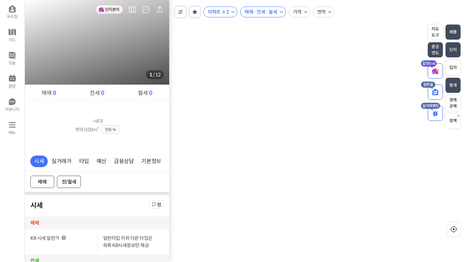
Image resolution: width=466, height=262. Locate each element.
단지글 (146, 9)
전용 (108, 129)
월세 (145, 93)
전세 (97, 93)
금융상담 (124, 161)
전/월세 (69, 182)
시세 (39, 161)
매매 (49, 93)
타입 (84, 161)
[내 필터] (195, 12)
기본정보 (151, 161)
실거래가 (61, 161)
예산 (101, 161)
